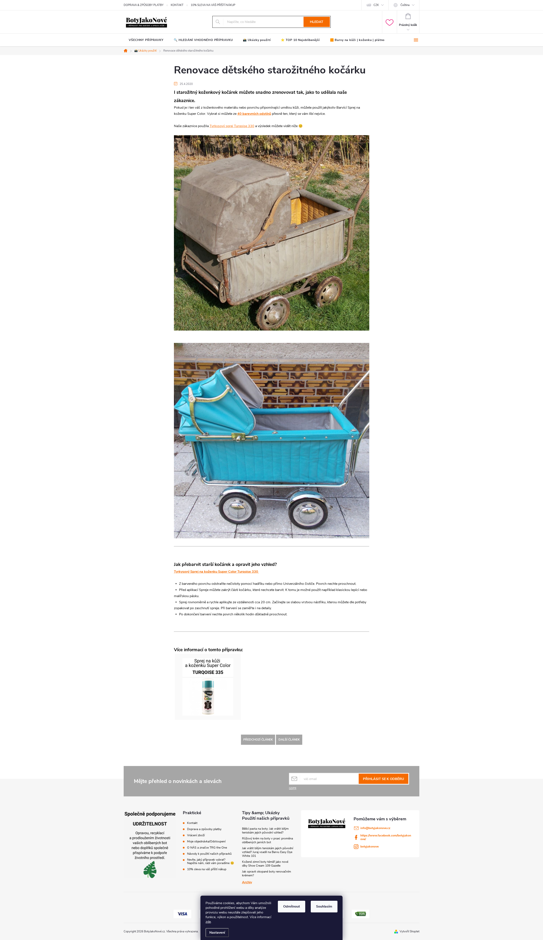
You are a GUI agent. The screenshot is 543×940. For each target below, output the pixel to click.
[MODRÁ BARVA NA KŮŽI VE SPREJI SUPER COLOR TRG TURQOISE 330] (208, 686)
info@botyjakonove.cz (375, 828)
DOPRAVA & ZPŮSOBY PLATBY (144, 5)
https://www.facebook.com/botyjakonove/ (385, 837)
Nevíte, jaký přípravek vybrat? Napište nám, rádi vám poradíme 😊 (210, 861)
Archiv (247, 882)
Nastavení (217, 932)
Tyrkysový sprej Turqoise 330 (232, 126)
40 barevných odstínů (254, 113)
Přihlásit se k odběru (383, 779)
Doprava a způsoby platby (204, 829)
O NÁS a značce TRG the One (207, 847)
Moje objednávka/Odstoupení (206, 841)
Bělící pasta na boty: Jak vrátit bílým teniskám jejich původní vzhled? (265, 831)
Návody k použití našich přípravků (209, 854)
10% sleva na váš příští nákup (206, 869)
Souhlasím (324, 906)
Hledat (316, 22)
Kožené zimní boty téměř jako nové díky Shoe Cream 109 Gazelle (265, 864)
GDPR (292, 788)
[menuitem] (146, 40)
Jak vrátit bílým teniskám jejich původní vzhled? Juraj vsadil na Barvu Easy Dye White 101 (267, 852)
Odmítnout (291, 906)
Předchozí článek (258, 740)
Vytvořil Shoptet (409, 931)
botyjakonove (369, 847)
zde (208, 921)
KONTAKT (177, 5)
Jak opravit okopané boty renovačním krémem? (266, 873)
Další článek (289, 740)
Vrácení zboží (196, 835)
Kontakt (192, 823)
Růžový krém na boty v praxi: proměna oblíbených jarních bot (267, 840)
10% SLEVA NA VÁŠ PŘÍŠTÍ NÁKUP (213, 5)
